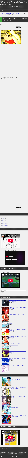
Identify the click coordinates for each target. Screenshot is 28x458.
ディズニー (4, 223)
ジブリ (3, 221)
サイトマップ (4, 448)
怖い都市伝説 (4, 225)
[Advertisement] (14, 61)
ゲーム (3, 220)
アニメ (3, 218)
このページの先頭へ (15, 456)
